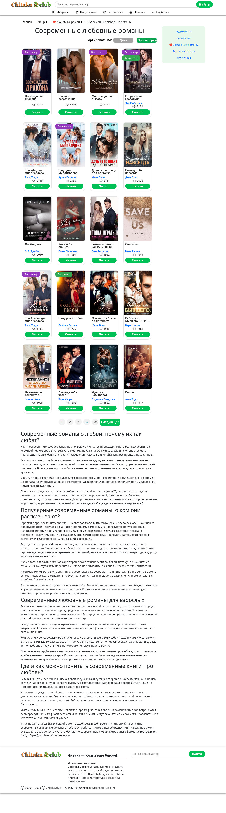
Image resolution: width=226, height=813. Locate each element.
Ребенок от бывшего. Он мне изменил (137, 319)
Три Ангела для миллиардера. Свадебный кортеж (35, 319)
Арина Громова (67, 177)
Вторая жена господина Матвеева (133, 97)
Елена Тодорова (68, 251)
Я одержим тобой (70, 318)
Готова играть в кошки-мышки (102, 245)
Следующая (110, 422)
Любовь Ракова (67, 325)
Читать (37, 186)
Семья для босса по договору (104, 319)
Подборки (162, 12)
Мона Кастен (132, 251)
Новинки (139, 12)
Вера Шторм (132, 325)
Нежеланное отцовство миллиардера (34, 393)
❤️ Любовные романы (183, 45)
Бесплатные (115, 12)
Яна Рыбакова (133, 103)
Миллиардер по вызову (102, 98)
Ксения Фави (32, 399)
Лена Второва (100, 251)
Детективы (184, 58)
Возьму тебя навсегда (134, 171)
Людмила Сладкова (103, 399)
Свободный (33, 244)
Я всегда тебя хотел (67, 393)
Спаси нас (132, 244)
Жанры (61, 12)
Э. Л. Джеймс (32, 251)
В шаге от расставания (66, 98)
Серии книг (184, 38)
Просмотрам (147, 40)
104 (95, 422)
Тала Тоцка (31, 177)
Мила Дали (98, 177)
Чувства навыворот (99, 393)
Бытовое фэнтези (183, 51)
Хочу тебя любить (65, 245)
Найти (204, 4)
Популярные (88, 12)
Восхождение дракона (34, 98)
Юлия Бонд (98, 325)
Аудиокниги (183, 31)
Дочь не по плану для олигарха (104, 171)
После (129, 392)
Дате (123, 40)
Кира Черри (65, 399)
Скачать (37, 112)
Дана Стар (131, 177)
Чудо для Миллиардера (67, 171)
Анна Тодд (131, 399)
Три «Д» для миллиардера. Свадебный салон (35, 171)
